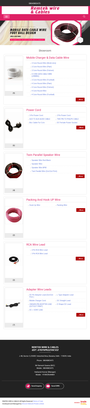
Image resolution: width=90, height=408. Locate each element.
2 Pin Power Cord (64, 115)
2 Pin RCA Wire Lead (40, 250)
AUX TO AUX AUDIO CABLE (39, 119)
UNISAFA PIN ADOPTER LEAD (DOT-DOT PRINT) (40, 305)
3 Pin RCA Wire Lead (40, 254)
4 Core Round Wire (39, 91)
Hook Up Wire (34, 205)
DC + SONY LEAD (36, 310)
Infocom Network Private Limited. (33, 404)
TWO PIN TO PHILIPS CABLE (68, 119)
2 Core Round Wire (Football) (43, 80)
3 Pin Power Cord (36, 115)
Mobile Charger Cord (37, 301)
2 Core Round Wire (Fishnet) (43, 70)
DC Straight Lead (63, 301)
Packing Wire (62, 205)
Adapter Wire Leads (38, 289)
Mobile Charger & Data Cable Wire (47, 57)
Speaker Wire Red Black (41, 160)
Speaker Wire (37, 164)
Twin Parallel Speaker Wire (43, 155)
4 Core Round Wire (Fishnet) (43, 87)
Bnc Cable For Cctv (37, 123)
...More (80, 99)
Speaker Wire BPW (39, 168)
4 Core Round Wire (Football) (43, 94)
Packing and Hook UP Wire (43, 199)
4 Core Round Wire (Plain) (42, 83)
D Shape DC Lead (64, 304)
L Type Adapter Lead (65, 295)
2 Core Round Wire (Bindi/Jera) (44, 63)
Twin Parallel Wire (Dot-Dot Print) (44, 171)
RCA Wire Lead (35, 244)
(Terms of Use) (38, 401)
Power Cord (33, 110)
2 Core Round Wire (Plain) (42, 67)
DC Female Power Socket (67, 123)
